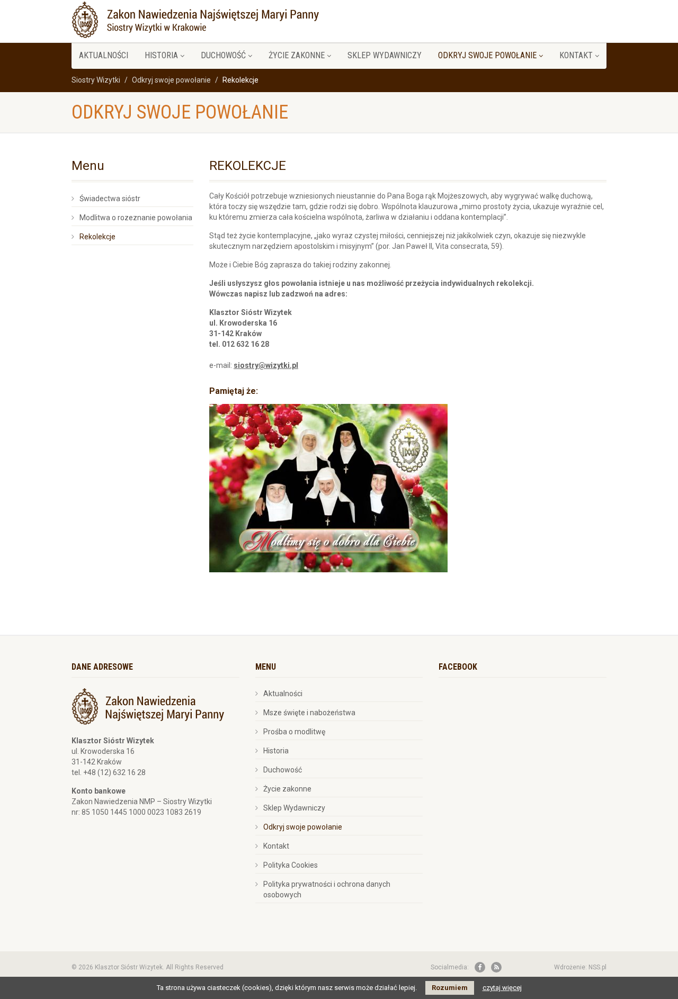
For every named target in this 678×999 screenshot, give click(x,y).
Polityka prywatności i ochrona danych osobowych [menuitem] (326, 889)
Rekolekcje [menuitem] (97, 236)
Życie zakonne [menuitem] (297, 55)
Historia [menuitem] (161, 55)
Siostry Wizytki (96, 80)
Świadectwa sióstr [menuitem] (109, 198)
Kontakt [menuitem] (576, 55)
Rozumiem (450, 988)
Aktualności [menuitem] (103, 55)
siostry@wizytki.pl (266, 365)
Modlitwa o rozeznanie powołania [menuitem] (135, 217)
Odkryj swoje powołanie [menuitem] (487, 55)
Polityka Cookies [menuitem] (290, 865)
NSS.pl (597, 967)
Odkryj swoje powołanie (171, 80)
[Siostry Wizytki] (195, 18)
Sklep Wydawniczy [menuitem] (384, 55)
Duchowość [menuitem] (223, 55)
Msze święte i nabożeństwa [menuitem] (309, 712)
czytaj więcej (502, 988)
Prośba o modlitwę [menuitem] (294, 731)
